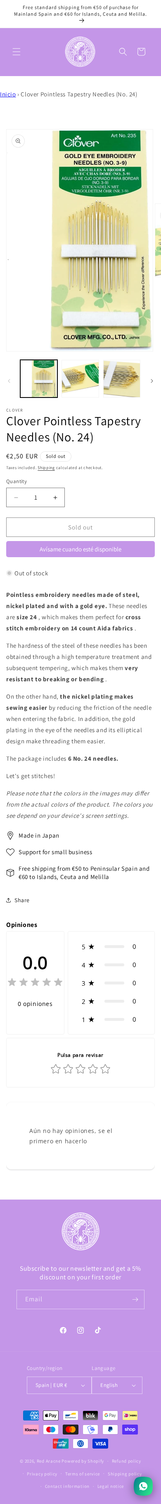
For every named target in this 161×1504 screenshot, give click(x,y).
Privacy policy (42, 1474)
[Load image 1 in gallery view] (38, 378)
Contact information (67, 1486)
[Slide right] (152, 381)
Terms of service (82, 1474)
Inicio (8, 94)
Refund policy (126, 1461)
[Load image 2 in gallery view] (80, 378)
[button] (16, 52)
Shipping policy (125, 1474)
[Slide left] (9, 381)
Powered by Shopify (83, 1461)
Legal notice (110, 1486)
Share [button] (22, 900)
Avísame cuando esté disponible (80, 549)
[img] (35, 983)
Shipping (46, 467)
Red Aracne (49, 1461)
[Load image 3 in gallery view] (121, 378)
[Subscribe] (135, 1299)
